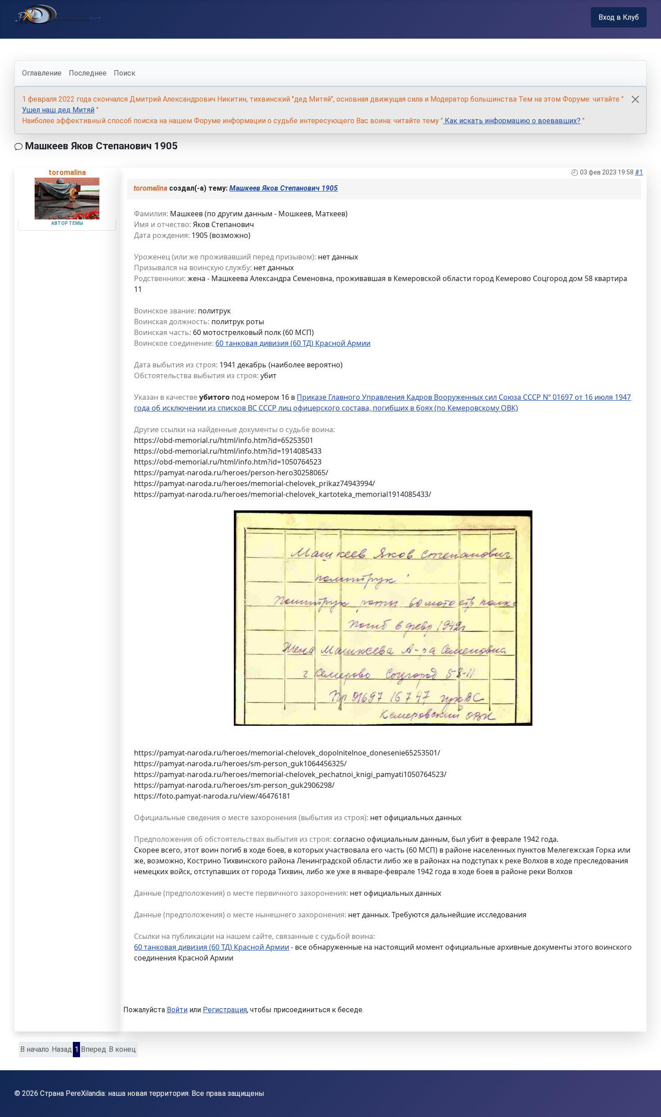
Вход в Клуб (618, 17)
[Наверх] (645, 1100)
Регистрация (225, 1009)
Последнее (88, 73)
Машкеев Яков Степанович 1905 (283, 188)
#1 (639, 172)
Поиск (124, 73)
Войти (177, 1009)
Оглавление (42, 73)
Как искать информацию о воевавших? (512, 120)
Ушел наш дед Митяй (58, 110)
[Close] (635, 99)
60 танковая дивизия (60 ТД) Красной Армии (293, 343)
